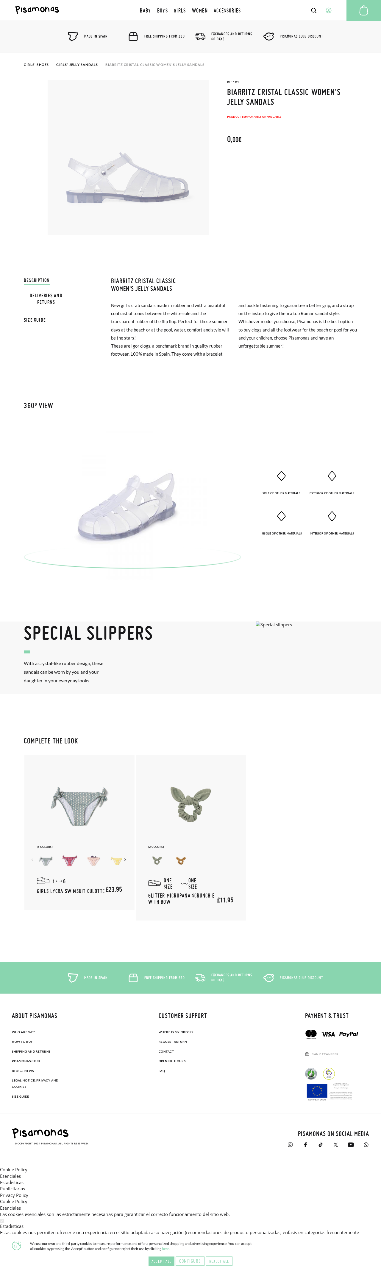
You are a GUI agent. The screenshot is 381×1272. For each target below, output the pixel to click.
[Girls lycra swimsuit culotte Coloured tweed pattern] (70, 861)
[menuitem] (145, 10)
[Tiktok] (320, 1144)
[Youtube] (351, 1144)
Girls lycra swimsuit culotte (71, 891)
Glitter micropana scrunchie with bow (181, 899)
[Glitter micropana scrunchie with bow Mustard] (181, 861)
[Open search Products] (314, 10)
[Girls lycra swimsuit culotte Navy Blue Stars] (93, 861)
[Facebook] (305, 1144)
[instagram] (290, 1144)
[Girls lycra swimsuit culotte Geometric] (46, 861)
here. (166, 1249)
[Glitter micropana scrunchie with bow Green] (157, 861)
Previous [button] (33, 859)
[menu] (190, 10)
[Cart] (363, 10)
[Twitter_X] (335, 1144)
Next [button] (126, 859)
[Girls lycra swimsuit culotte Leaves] (117, 861)
